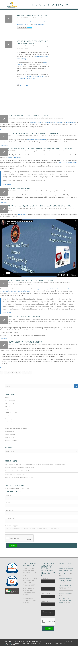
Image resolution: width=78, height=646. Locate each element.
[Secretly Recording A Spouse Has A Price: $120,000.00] (4, 283)
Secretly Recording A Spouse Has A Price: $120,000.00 (31, 280)
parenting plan (67, 208)
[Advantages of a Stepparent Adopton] (4, 345)
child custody (40, 135)
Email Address (9, 510)
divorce (55, 135)
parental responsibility (55, 208)
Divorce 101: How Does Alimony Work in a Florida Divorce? (19, 477)
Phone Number (9, 518)
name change (43, 321)
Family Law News (39, 18)
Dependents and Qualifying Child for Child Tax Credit (33, 133)
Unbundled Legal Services (12, 440)
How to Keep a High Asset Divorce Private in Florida (17, 471)
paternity (71, 191)
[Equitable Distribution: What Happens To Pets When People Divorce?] (4, 152)
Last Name (8, 503)
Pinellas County (47, 122)
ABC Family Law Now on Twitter (32, 15)
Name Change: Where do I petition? (24, 317)
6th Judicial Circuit (70, 319)
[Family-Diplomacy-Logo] (12, 4)
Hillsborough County (36, 122)
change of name (12, 321)
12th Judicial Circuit (49, 319)
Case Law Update (10, 419)
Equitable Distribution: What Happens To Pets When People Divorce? (40, 148)
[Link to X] (66, 641)
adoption (40, 344)
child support (48, 135)
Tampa (10, 323)
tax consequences (62, 135)
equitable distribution (47, 151)
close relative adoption (58, 344)
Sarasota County (70, 122)
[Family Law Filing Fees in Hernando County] (4, 119)
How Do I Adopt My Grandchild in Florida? (15, 474)
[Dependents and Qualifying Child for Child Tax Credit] (4, 136)
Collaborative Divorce (11, 404)
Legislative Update (10, 434)
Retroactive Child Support (20, 188)
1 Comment (21, 151)
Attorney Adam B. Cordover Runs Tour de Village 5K (32, 42)
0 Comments (29, 18)
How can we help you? (11, 526)
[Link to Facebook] (63, 641)
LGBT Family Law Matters (12, 413)
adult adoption (47, 344)
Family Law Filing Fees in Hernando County (28, 116)
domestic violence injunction (57, 282)
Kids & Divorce (9, 407)
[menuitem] (7, 643)
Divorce (29, 118)
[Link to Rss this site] (71, 641)
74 (23, 372)
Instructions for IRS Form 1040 (36, 140)
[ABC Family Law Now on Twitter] (8, 19)
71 (12, 372)
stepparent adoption (71, 344)
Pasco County (57, 122)
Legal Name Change (33, 319)
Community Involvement (23, 48)
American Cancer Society (27, 78)
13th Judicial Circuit (60, 319)
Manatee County (34, 321)
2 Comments (21, 118)
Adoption (30, 344)
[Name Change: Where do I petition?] (4, 320)
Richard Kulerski (22, 214)
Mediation (8, 410)
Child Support (31, 191)
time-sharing (72, 135)
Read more (4, 130)
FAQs (6, 425)
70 (9, 372)
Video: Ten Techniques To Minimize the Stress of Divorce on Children (40, 206)
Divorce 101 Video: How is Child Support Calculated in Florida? (19, 467)
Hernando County (58, 118)
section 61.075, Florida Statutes (67, 163)
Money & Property (46, 191)
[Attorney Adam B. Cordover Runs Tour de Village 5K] (8, 44)
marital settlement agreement (62, 151)
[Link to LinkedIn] (69, 641)
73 (19, 372)
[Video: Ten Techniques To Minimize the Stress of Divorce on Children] (4, 209)
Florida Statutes (9, 431)
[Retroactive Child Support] (4, 192)
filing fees (50, 118)
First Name (8, 495)
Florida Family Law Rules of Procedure (16, 428)
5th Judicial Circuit (41, 118)
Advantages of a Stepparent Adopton (25, 342)
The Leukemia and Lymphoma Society (34, 76)
